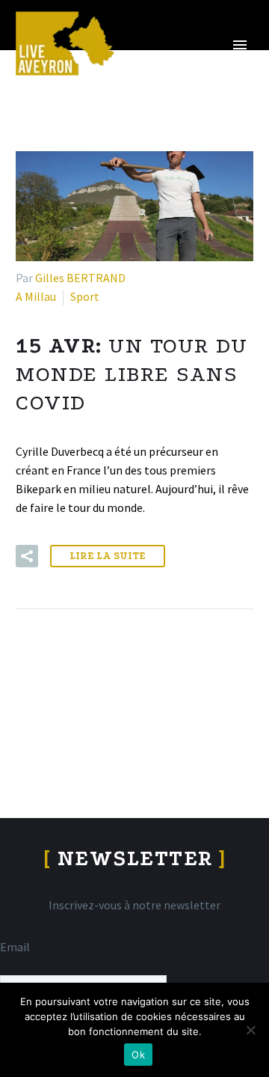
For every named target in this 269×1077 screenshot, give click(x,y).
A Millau (36, 296)
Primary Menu (239, 45)
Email (15, 946)
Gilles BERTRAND (80, 277)
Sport (84, 296)
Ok (138, 1055)
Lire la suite (107, 555)
